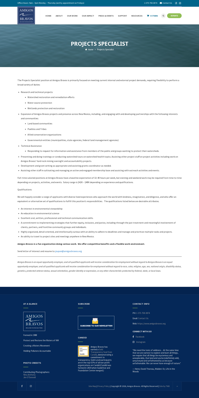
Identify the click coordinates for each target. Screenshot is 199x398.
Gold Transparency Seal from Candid (101, 352)
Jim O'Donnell (29, 377)
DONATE (174, 15)
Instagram (140, 342)
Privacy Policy (103, 386)
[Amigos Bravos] (26, 15)
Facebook (140, 336)
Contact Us (143, 318)
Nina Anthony (29, 374)
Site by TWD (164, 386)
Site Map (92, 386)
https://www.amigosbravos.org (152, 323)
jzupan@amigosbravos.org (68, 251)
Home (90, 49)
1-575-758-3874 (150, 3)
